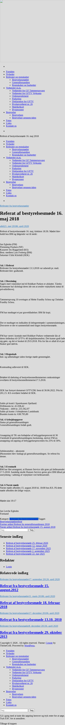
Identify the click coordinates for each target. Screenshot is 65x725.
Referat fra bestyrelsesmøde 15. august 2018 (27, 527)
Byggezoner (18, 109)
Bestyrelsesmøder (20, 79)
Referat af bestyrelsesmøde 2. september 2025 (28, 551)
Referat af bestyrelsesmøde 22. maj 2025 (25, 554)
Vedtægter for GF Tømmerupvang (28, 90)
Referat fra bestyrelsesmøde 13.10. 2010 (31, 620)
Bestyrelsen (17, 115)
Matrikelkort (18, 107)
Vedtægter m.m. (13, 88)
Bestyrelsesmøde (8, 521)
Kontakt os (11, 126)
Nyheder (10, 74)
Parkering (16, 98)
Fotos (8, 120)
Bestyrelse (11, 112)
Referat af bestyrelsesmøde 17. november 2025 (28, 548)
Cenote (49, 643)
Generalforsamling (21, 82)
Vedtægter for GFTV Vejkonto (26, 93)
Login (9, 566)
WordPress (29, 645)
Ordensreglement (20, 96)
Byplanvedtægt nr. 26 (22, 104)
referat (19, 521)
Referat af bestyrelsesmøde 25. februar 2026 (27, 543)
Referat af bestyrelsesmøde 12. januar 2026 (26, 545)
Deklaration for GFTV (23, 101)
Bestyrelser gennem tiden (24, 117)
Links (8, 123)
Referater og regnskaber (17, 77)
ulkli (2, 226)
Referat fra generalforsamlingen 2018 (25, 524)
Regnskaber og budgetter (24, 85)
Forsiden (10, 71)
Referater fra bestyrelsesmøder (14, 206)
